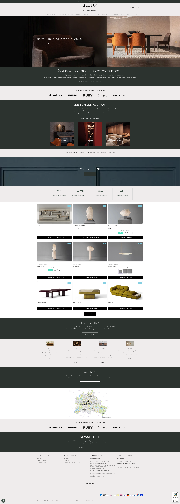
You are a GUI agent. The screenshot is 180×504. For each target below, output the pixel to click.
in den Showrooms (67, 43)
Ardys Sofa (110, 302)
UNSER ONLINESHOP (42, 460)
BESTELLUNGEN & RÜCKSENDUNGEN (72, 462)
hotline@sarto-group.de (104, 153)
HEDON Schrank (41, 225)
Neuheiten (51, 43)
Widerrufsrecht (59, 500)
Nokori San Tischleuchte (79, 225)
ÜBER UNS (39, 458)
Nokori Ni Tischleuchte (113, 225)
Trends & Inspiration (90, 334)
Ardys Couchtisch (77, 302)
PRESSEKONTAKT (41, 464)
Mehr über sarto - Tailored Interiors (90, 81)
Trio (59, 270)
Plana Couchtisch (41, 302)
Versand (81, 500)
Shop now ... (90, 174)
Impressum (98, 500)
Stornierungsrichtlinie (107, 500)
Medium (121, 232)
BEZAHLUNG (67, 460)
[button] (38, 7)
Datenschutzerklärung (70, 500)
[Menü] (178, 493)
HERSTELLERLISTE (41, 462)
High (131, 232)
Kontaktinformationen (90, 500)
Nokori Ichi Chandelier (113, 263)
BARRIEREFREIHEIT (68, 464)
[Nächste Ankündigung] (142, 1)
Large (126, 232)
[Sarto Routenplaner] (90, 403)
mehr (49, 358)
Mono (50, 270)
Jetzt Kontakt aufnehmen (90, 383)
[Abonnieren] (101, 447)
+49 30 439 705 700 (81, 153)
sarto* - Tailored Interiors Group (47, 500)
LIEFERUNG (66, 458)
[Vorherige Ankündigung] (37, 1)
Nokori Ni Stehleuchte (78, 263)
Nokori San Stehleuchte (43, 263)
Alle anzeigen (90, 313)
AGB (77, 500)
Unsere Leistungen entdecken (90, 118)
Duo (55, 270)
